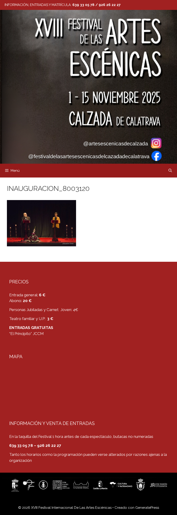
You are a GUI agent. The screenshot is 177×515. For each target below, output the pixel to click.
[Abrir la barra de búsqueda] (170, 170)
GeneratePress (147, 508)
